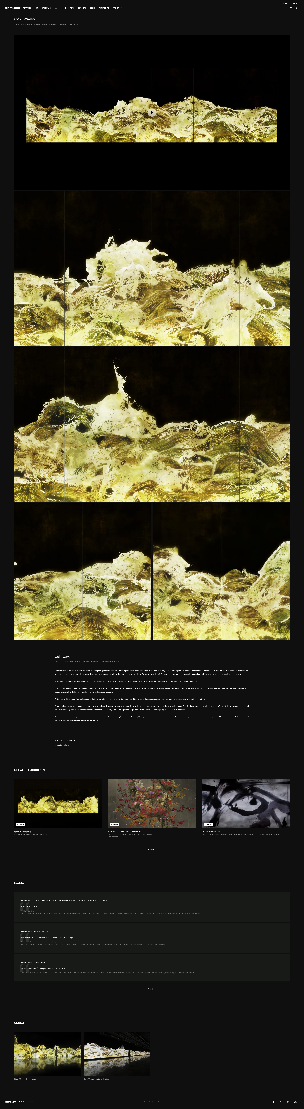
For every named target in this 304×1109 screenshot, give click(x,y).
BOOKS (92, 8)
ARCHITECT (117, 8)
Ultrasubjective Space (73, 740)
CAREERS (31, 1102)
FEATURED (27, 8)
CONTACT (295, 4)
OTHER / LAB (46, 8)
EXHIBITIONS (69, 8)
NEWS (21, 1102)
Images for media (61, 745)
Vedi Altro (151, 850)
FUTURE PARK (104, 8)
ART (36, 8)
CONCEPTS (82, 8)
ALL (56, 8)
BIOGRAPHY (284, 4)
